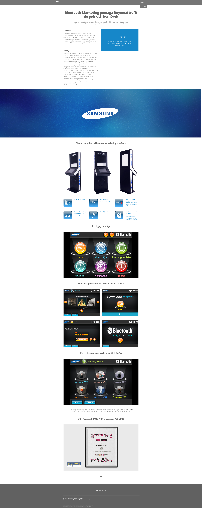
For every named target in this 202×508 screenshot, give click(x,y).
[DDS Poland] (57, 2)
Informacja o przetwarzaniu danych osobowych (73, 498)
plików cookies (89, 506)
